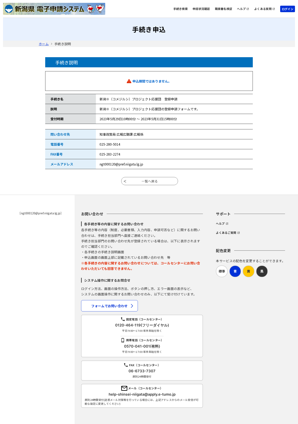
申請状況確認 (201, 9)
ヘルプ (241, 9)
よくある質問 (263, 9)
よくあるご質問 (226, 233)
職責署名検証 (223, 9)
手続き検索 (180, 9)
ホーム (44, 43)
